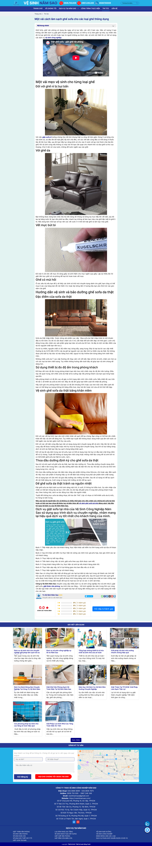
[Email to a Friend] (109, 596)
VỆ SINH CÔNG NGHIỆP (104, 834)
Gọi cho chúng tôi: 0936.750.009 (53, 777)
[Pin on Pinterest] (112, 596)
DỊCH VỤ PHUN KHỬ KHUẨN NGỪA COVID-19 (112, 838)
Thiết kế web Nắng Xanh (83, 844)
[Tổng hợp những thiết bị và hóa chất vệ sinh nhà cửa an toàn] (92, 638)
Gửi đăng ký (22, 777)
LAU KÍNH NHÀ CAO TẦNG (64, 831)
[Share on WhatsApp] (102, 596)
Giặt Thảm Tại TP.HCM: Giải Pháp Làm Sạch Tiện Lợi (124, 688)
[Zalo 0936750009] (147, 823)
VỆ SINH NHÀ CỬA (19, 836)
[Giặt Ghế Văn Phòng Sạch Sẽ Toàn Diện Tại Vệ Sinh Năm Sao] (59, 675)
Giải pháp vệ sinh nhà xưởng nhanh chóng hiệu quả (122, 651)
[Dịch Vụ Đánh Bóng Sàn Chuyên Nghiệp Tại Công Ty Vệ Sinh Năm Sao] (27, 675)
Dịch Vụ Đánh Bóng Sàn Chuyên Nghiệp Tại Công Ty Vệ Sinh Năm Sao (27, 689)
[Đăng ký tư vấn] (147, 830)
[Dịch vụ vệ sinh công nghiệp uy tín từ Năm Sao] (59, 638)
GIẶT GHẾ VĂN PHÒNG (62, 836)
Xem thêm (76, 740)
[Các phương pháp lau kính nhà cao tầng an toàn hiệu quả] (27, 711)
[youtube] (78, 822)
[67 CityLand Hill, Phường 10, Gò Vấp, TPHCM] (108, 765)
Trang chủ (37, 8)
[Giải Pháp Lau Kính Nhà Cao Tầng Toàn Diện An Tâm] (59, 711)
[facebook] (74, 822)
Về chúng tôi (50, 8)
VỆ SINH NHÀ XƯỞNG (103, 831)
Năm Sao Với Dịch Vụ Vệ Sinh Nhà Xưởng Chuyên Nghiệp (92, 688)
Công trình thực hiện (90, 8)
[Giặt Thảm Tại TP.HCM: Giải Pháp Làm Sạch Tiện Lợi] (124, 675)
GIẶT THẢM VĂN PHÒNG (21, 831)
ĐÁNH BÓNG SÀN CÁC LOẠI (105, 836)
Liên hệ (114, 8)
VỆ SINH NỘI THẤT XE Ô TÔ (22, 838)
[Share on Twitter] (107, 596)
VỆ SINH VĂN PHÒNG (20, 834)
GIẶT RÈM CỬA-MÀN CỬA (63, 838)
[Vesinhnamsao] (16, 3)
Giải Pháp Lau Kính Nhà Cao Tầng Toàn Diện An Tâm (59, 725)
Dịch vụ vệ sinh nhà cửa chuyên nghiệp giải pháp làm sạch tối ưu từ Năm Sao (27, 652)
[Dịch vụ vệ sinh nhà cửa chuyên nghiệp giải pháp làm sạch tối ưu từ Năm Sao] (27, 638)
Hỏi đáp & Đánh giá (103, 609)
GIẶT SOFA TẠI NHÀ (19, 840)
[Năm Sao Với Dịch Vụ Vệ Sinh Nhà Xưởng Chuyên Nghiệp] (92, 675)
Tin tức (105, 8)
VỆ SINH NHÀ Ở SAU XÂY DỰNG (66, 834)
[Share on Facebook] (104, 596)
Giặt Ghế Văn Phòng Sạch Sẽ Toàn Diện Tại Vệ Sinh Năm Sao (58, 688)
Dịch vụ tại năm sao (67, 8)
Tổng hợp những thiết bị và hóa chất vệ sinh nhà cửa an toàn (91, 651)
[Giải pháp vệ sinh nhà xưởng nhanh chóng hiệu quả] (124, 638)
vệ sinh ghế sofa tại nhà (88, 503)
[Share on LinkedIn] (114, 596)
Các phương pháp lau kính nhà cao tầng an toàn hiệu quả (26, 725)
